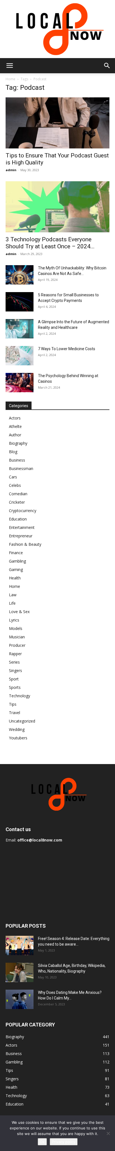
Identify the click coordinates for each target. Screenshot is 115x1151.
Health (15, 578)
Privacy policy (63, 1141)
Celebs (15, 485)
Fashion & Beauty (25, 544)
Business (17, 460)
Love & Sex (19, 611)
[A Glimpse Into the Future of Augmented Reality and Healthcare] (19, 328)
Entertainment (22, 527)
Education (18, 519)
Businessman (21, 468)
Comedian (18, 493)
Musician (17, 636)
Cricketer (17, 502)
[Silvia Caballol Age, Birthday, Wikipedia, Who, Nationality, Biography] (19, 972)
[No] (108, 1133)
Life (12, 603)
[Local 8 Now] (57, 29)
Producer (17, 645)
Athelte (15, 426)
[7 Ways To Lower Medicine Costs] (19, 355)
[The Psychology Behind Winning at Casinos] (19, 382)
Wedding (17, 729)
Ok (42, 1141)
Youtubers (18, 737)
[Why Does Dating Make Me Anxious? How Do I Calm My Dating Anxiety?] (19, 999)
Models (15, 628)
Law (12, 594)
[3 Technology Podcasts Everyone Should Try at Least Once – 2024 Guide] (57, 206)
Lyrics (14, 620)
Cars (13, 477)
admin (11, 170)
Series (14, 662)
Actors (15, 418)
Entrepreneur (20, 535)
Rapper (15, 653)
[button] (9, 65)
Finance (16, 552)
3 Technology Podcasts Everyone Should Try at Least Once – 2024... (50, 243)
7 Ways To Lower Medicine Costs (66, 349)
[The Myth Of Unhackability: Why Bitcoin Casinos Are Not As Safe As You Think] (19, 275)
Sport (14, 679)
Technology (19, 695)
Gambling (17, 561)
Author (15, 434)
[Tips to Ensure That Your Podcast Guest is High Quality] (57, 122)
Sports (15, 687)
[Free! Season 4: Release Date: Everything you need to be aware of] (19, 945)
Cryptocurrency (22, 510)
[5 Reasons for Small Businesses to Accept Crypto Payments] (19, 301)
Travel (14, 712)
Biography (18, 443)
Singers (15, 670)
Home (10, 79)
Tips (12, 704)
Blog (13, 451)
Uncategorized (22, 721)
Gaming (16, 569)
